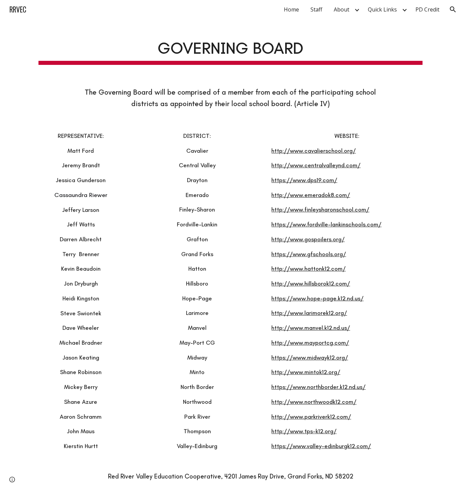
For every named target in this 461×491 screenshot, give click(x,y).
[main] (230, 48)
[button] (453, 9)
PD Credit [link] (427, 9)
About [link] (341, 9)
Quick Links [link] (382, 9)
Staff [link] (316, 9)
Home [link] (291, 9)
